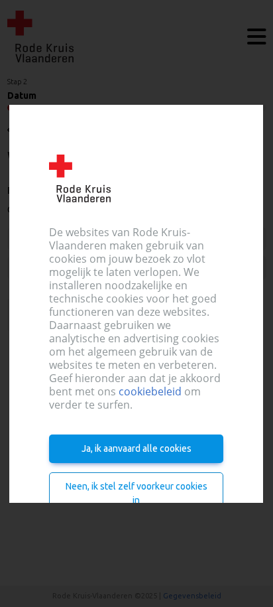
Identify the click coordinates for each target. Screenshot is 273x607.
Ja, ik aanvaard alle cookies (136, 448)
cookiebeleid (150, 391)
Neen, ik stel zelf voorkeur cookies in (136, 493)
